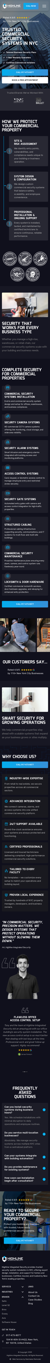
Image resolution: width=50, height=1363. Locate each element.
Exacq (4, 1314)
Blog (30, 1303)
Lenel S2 (6, 1305)
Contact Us (34, 1296)
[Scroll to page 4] (27, 1072)
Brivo (4, 1309)
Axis (4, 1318)
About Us (33, 1292)
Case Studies (35, 1299)
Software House (9, 1322)
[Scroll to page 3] (25, 1072)
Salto (4, 1301)
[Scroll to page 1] (23, 1072)
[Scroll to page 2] (24, 1072)
